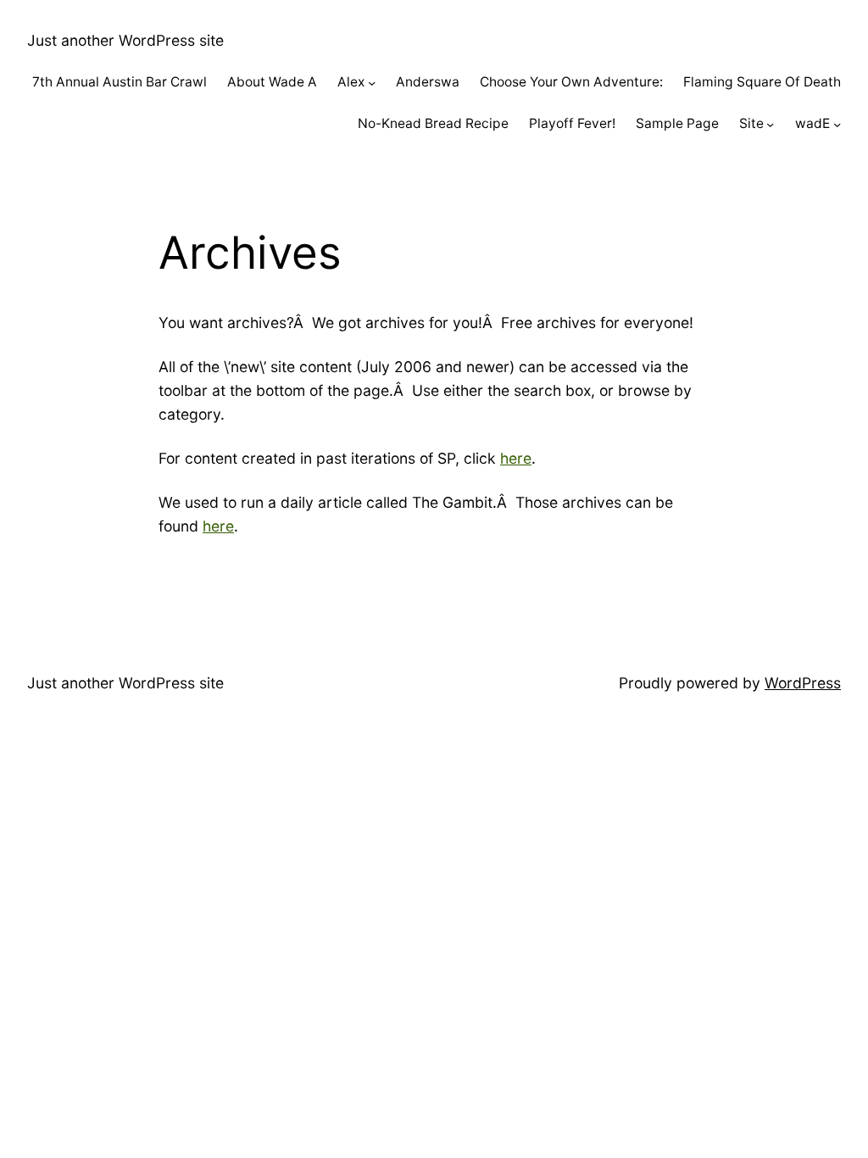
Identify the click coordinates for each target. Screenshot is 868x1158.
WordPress (803, 683)
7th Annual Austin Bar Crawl (119, 82)
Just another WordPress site (125, 40)
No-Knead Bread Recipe (433, 123)
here (515, 458)
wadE (812, 123)
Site (751, 123)
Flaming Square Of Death (762, 82)
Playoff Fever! (572, 123)
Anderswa (427, 82)
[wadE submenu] (837, 124)
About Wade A (272, 82)
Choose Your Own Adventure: (571, 82)
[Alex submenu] (372, 82)
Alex (350, 82)
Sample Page (677, 123)
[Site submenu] (770, 124)
